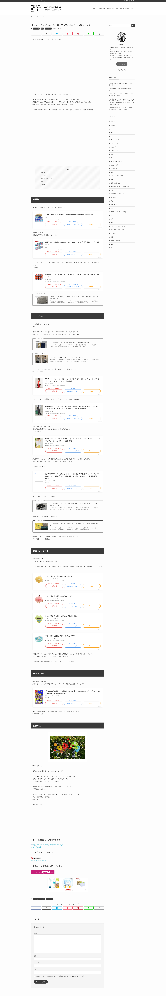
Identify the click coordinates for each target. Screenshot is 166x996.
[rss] (131, 1)
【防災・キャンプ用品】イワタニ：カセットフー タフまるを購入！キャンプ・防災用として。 (75, 297)
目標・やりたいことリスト (118, 226)
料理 (112, 208)
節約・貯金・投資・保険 (117, 230)
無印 (112, 222)
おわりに (43, 184)
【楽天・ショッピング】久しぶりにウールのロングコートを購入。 (121, 94)
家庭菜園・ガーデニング (117, 194)
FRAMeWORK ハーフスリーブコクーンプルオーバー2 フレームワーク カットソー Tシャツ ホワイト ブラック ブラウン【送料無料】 (72, 440)
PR (111, 136)
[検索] (134, 1)
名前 (36, 956)
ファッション (48, 28)
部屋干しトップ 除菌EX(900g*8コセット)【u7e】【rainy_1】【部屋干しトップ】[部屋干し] (72, 243)
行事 (112, 237)
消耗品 (43, 172)
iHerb (112, 129)
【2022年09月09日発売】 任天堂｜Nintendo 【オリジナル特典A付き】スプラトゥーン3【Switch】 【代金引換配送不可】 (72, 692)
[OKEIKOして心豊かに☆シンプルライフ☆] (48, 8)
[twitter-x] (125, 1)
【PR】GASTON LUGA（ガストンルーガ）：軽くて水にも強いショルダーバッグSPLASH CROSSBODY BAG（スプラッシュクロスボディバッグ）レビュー (121, 101)
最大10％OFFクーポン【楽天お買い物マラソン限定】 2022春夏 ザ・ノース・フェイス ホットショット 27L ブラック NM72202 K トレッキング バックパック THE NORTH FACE (72, 476)
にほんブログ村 (36, 847)
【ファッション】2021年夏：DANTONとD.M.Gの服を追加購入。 (70, 342)
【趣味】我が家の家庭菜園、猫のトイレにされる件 (121, 84)
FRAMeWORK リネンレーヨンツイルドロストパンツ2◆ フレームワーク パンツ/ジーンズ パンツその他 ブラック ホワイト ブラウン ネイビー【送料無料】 (72, 407)
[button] (36, 33)
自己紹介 (113, 233)
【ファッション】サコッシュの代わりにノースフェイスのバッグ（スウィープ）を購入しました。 (75, 504)
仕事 (112, 179)
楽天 (42, 28)
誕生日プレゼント (46, 178)
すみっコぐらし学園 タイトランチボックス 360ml (60, 636)
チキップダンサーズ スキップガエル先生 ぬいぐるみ (61, 616)
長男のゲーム (45, 181)
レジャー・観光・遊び (117, 176)
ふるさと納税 (114, 165)
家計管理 (113, 197)
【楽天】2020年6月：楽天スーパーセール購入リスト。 (67, 357)
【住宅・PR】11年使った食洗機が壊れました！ (121, 89)
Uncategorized (115, 140)
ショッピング (36, 28)
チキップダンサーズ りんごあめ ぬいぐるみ (58, 596)
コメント (37, 933)
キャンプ (113, 147)
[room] (129, 1)
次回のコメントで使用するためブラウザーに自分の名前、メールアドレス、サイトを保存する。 (62, 976)
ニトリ (112, 154)
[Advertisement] (68, 69)
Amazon (113, 125)
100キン (113, 121)
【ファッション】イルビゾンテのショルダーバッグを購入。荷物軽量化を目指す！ (74, 524)
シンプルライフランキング (38, 861)
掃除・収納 (114, 204)
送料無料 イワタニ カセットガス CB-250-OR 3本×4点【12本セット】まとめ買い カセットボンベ (72, 276)
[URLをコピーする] (99, 33)
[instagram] (127, 1)
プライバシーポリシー (117, 161)
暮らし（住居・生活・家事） (118, 212)
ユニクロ (113, 172)
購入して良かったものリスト (118, 240)
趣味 (112, 244)
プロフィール (122, 64)
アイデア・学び (115, 143)
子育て (112, 190)
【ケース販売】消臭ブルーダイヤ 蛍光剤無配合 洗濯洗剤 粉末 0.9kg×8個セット (70, 214)
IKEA (112, 132)
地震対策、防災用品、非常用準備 (120, 186)
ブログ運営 (114, 168)
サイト (36, 969)
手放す (112, 201)
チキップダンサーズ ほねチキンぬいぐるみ (58, 576)
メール (36, 962)
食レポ (112, 248)
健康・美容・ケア (115, 183)
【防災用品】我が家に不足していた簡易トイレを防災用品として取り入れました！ (121, 108)
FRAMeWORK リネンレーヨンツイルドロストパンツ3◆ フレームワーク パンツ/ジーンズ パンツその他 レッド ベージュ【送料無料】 (72, 380)
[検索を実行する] (133, 25)
